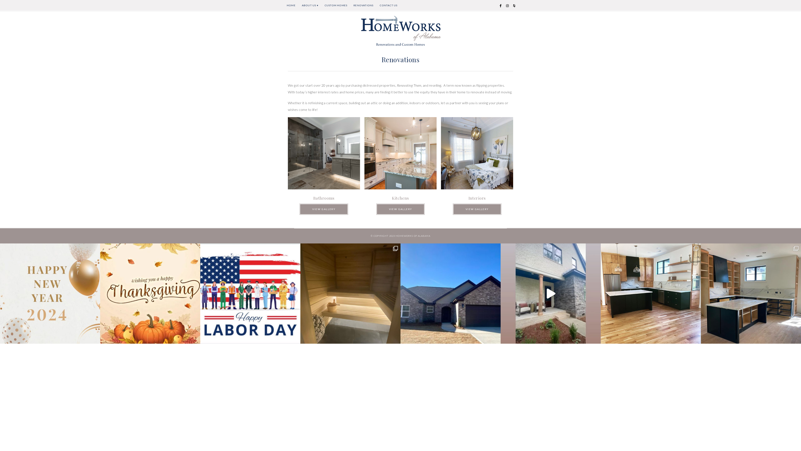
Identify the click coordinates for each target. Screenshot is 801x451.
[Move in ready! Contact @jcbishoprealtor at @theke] (450, 293)
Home (291, 5)
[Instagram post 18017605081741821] (250, 293)
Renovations (363, 5)
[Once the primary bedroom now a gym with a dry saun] (350, 293)
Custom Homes (336, 5)
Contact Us (388, 5)
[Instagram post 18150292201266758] (551, 293)
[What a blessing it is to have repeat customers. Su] (651, 293)
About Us (309, 5)
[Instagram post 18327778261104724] (50, 293)
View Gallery (323, 209)
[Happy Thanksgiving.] (150, 293)
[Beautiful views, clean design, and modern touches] (751, 293)
